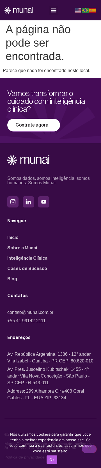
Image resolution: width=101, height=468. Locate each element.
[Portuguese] (85, 10)
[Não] (89, 449)
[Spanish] (93, 10)
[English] (78, 10)
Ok (51, 459)
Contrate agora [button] (32, 125)
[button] (53, 10)
